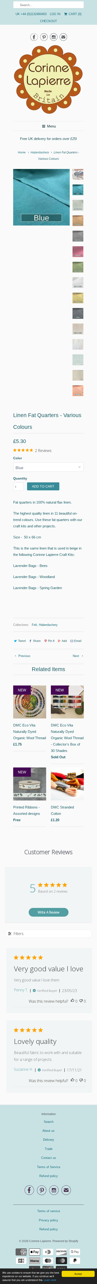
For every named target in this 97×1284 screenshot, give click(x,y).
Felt (34, 625)
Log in (55, 14)
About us (48, 1130)
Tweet (22, 641)
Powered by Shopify (65, 1241)
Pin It (51, 641)
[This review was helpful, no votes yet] (72, 1001)
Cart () (74, 14)
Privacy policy (48, 1220)
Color (17, 458)
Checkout (48, 21)
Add (64, 641)
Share (37, 641)
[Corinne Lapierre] (48, 81)
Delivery (48, 1139)
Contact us (48, 1158)
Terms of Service (48, 1167)
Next (76, 656)
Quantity (20, 478)
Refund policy (48, 1176)
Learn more (50, 1280)
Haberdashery (48, 625)
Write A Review (48, 912)
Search (48, 1122)
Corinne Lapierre (40, 1241)
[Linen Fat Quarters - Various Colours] (41, 197)
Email (77, 641)
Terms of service (48, 1211)
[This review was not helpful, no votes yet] (81, 1001)
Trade (49, 1149)
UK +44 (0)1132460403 (31, 14)
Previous (23, 656)
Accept (78, 1274)
